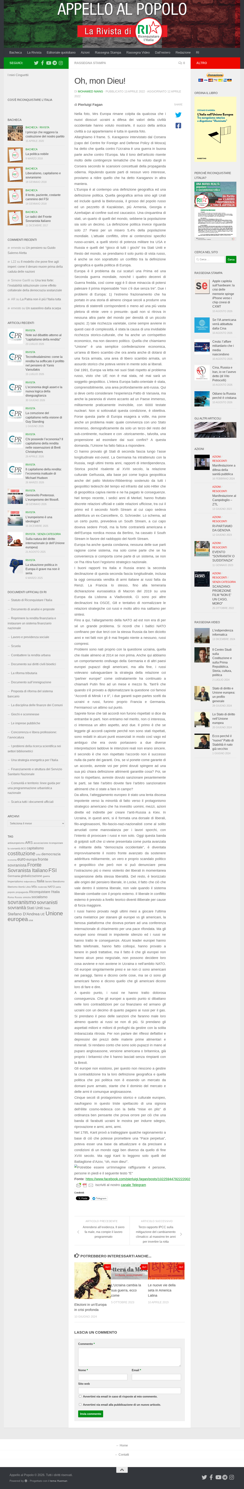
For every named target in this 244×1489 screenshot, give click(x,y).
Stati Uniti (35, 908)
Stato (47, 908)
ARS (29, 842)
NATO (51, 886)
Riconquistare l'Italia (44, 892)
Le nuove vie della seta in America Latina (162, 1290)
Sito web (84, 1383)
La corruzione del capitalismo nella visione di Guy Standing (44, 417)
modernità (42, 887)
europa (31, 859)
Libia (28, 887)
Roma (11, 897)
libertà (21, 887)
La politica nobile (37, 154)
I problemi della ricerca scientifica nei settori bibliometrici (34, 748)
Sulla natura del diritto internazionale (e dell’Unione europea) (45, 543)
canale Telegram (133, 1185)
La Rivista (34, 52)
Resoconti (219, 460)
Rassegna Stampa (108, 52)
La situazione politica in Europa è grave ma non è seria (43, 569)
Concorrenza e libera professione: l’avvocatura (32, 735)
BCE (23, 848)
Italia (40, 881)
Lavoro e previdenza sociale (30, 637)
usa (31, 920)
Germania (14, 876)
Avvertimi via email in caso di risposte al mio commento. (120, 1396)
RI (197, 52)
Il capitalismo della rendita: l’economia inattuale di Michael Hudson (44, 473)
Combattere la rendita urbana (31, 655)
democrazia (51, 854)
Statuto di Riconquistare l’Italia (31, 600)
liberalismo (58, 881)
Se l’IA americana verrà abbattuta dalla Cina (224, 324)
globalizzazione (31, 876)
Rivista (44, 127)
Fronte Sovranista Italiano (28, 867)
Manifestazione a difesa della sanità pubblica (223, 470)
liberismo (13, 886)
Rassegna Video (138, 52)
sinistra (27, 897)
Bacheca (15, 52)
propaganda (22, 892)
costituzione (21, 853)
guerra (46, 876)
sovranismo (22, 902)
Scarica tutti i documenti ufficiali (32, 801)
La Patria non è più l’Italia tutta (40, 299)
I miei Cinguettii (18, 75)
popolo (11, 892)
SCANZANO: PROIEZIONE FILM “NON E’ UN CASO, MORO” (221, 595)
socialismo (39, 897)
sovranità (17, 907)
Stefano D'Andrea (24, 914)
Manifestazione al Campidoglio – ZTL (224, 500)
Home (124, 1445)
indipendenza (30, 881)
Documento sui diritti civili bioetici (33, 664)
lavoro (48, 881)
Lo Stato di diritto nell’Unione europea (223, 718)
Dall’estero (162, 52)
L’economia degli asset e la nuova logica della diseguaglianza (44, 391)
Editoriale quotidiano (61, 52)
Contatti (124, 1454)
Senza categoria (49, 534)
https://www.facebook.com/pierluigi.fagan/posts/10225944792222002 (138, 1179)
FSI (52, 870)
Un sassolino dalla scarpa (43, 308)
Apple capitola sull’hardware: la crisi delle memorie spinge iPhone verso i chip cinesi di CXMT (223, 293)
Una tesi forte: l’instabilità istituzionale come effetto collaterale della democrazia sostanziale (35, 285)
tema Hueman (58, 1480)
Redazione (183, 52)
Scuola (16, 646)
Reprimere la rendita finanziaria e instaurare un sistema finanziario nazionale (32, 623)
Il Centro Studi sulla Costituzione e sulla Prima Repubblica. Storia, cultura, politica (222, 662)
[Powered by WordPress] (26, 1480)
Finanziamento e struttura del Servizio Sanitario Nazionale (35, 772)
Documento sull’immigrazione (31, 682)
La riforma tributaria (24, 673)
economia (12, 860)
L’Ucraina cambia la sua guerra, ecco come (126, 1290)
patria (58, 887)
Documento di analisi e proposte (33, 609)
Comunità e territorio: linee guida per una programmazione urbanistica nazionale (34, 788)
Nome (83, 1370)
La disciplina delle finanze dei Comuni (37, 705)
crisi (38, 854)
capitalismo (35, 848)
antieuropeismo (16, 843)
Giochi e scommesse (25, 714)
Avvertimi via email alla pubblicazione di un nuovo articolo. (122, 1404)
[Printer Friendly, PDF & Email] (84, 1185)
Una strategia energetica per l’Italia (34, 760)
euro (21, 859)
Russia (18, 897)
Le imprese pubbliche (25, 723)
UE (42, 914)
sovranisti (47, 902)
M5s (34, 886)
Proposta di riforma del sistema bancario (30, 694)
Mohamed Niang (90, 91)
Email (136, 1370)
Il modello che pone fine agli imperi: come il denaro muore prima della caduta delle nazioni (35, 266)
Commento (86, 1343)
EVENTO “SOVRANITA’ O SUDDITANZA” (223, 556)
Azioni (85, 52)
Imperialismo (15, 881)
